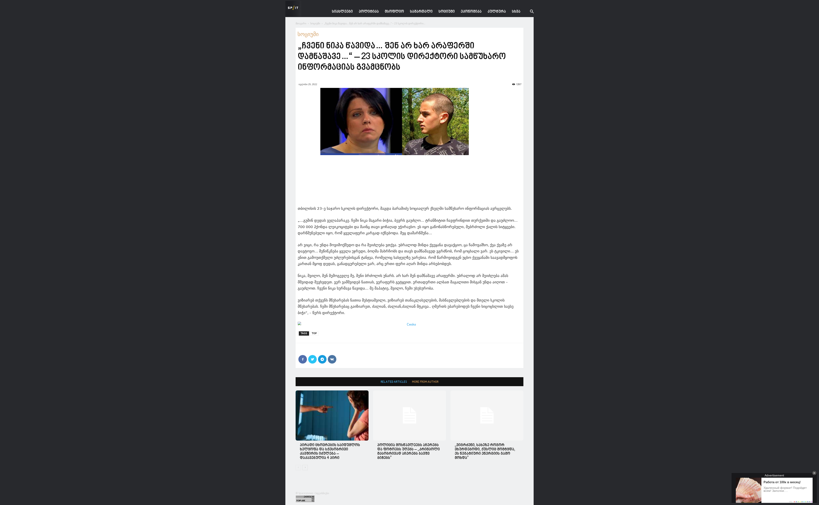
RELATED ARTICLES (394, 382)
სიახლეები (342, 11)
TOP (314, 333)
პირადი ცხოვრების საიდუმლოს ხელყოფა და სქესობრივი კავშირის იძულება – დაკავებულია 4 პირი (330, 451)
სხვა (516, 11)
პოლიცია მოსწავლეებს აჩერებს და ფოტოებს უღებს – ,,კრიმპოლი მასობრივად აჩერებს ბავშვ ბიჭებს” (408, 451)
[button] (528, 12)
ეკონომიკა (471, 11)
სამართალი (421, 11)
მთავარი (301, 23)
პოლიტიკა (369, 11)
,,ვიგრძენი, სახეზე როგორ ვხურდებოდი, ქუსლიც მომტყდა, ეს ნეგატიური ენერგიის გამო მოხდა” (485, 451)
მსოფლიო (394, 11)
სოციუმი (447, 11)
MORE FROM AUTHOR (425, 382)
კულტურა (497, 11)
